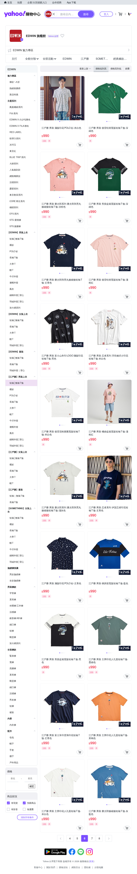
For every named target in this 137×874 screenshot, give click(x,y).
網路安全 (76, 867)
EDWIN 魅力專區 (23, 50)
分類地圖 (98, 867)
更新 (91, 861)
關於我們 (50, 867)
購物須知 (63, 867)
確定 (32, 786)
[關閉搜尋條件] (54, 14)
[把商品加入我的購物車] (80, 145)
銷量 (127, 68)
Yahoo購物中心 (22, 14)
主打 (14, 59)
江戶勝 (85, 59)
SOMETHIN (103, 59)
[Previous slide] (42, 98)
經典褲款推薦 (121, 59)
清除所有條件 (27, 817)
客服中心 (38, 867)
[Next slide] (82, 98)
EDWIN (67, 59)
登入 (106, 14)
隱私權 (87, 867)
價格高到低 (115, 68)
